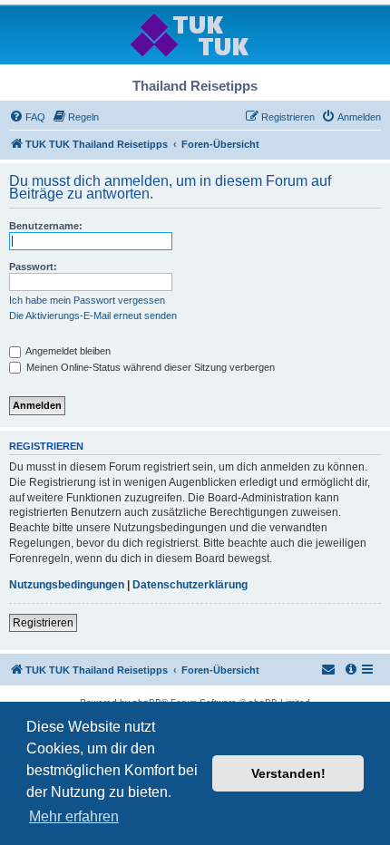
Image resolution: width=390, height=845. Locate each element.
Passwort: (33, 266)
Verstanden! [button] (288, 773)
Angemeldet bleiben (67, 350)
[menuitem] (27, 117)
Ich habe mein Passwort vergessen (87, 300)
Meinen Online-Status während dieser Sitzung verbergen (149, 367)
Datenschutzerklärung (190, 584)
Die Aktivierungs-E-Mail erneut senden (93, 315)
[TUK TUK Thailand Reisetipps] (195, 34)
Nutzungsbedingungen (66, 584)
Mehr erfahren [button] (74, 816)
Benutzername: (46, 225)
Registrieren (43, 623)
